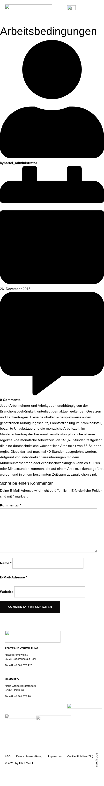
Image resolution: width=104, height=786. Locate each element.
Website (6, 591)
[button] (96, 9)
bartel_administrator (20, 163)
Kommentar (10, 505)
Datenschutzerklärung (29, 756)
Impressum (54, 756)
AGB (7, 756)
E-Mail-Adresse (13, 577)
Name (5, 563)
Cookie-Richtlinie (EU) (80, 756)
